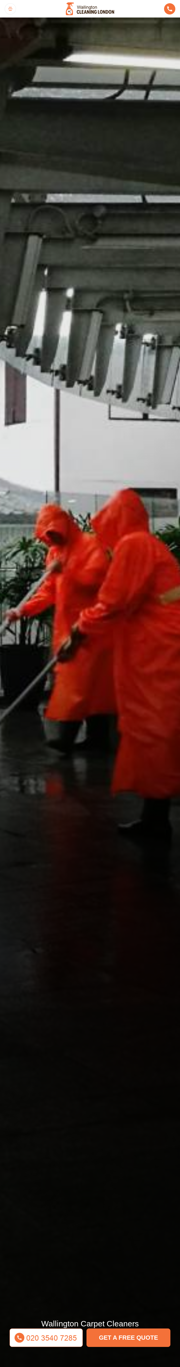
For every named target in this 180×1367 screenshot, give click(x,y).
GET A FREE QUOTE (128, 1337)
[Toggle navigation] (10, 8)
